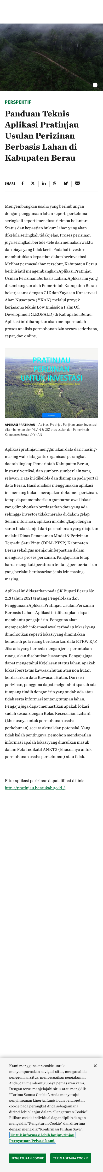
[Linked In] (44, 184)
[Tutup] (95, 1066)
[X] (33, 184)
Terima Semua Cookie (70, 1158)
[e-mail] (77, 184)
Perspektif (18, 102)
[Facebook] (22, 184)
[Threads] (54, 184)
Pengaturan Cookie (27, 1158)
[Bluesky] (66, 184)
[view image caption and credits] (95, 83)
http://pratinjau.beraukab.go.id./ (35, 787)
